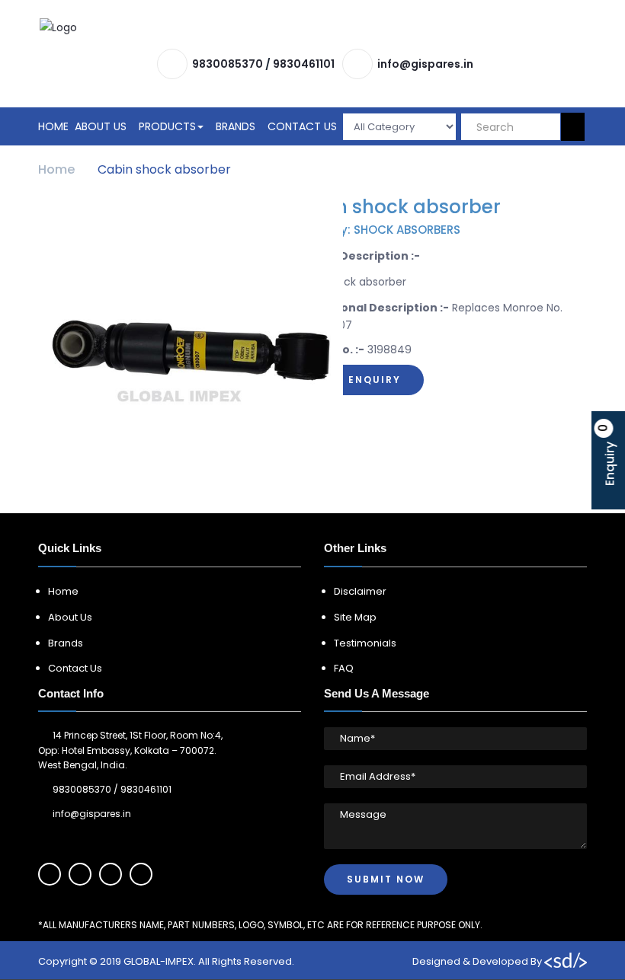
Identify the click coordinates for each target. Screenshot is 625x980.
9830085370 (227, 64)
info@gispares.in (425, 64)
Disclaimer (360, 591)
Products (167, 126)
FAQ (344, 668)
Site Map (355, 617)
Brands (235, 126)
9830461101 (304, 64)
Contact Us (302, 126)
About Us (101, 126)
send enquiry (357, 379)
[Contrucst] (313, 27)
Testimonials (365, 643)
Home (53, 126)
